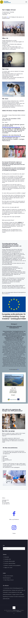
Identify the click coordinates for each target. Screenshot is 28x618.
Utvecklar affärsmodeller (9, 561)
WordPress (19, 611)
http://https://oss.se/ (9, 580)
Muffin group (16, 610)
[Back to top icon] (14, 607)
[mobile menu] (26, 2)
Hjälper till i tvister (8, 567)
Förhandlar (6, 557)
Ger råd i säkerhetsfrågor (9, 563)
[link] (14, 151)
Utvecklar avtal (7, 559)
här (8, 17)
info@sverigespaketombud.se (11, 127)
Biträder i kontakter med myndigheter (12, 565)
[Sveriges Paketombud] (5, 2)
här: (9, 293)
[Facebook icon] (14, 613)
